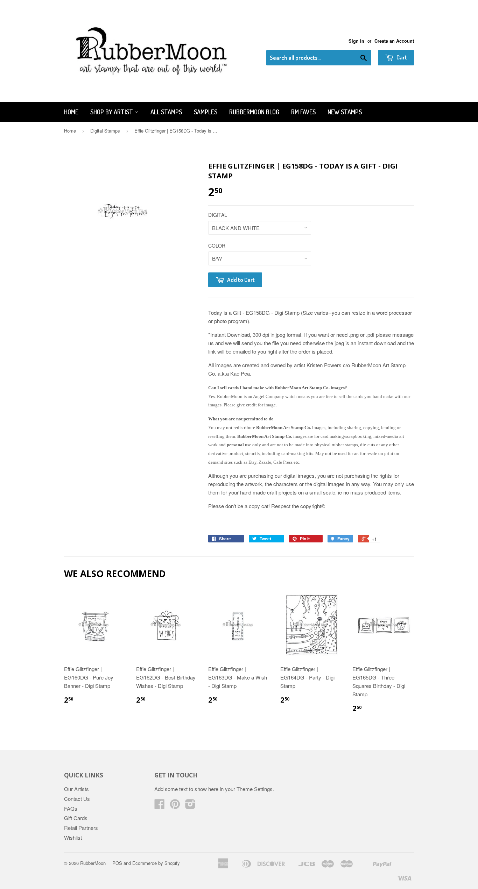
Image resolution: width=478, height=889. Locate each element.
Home (71, 112)
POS (117, 863)
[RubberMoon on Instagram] (190, 806)
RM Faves (303, 112)
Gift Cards (75, 818)
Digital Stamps (105, 130)
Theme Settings (255, 788)
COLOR (216, 245)
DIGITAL (217, 214)
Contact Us (77, 798)
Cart (401, 57)
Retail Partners (81, 827)
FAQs (70, 808)
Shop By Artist (112, 112)
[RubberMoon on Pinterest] (175, 806)
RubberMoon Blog (254, 112)
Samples (205, 112)
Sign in (356, 41)
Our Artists (76, 788)
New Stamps (345, 112)
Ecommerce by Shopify (156, 863)
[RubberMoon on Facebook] (159, 806)
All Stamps (166, 112)
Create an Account (394, 41)
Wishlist (73, 837)
